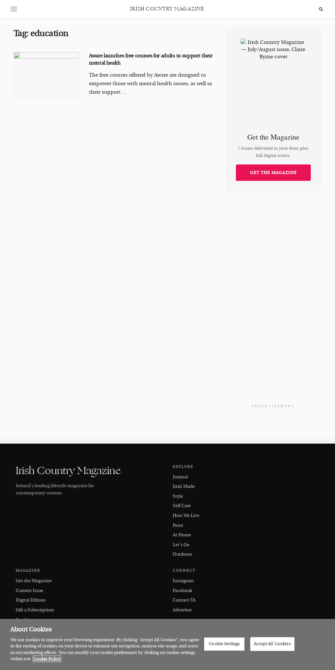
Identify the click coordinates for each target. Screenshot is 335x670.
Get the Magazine (273, 172)
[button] (13, 9)
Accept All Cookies (272, 643)
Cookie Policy (47, 658)
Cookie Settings (224, 643)
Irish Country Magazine (167, 9)
